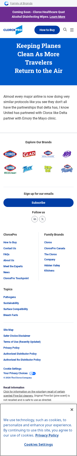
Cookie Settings (12, 368)
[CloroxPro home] (12, 30)
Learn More (57, 16)
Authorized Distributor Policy (20, 353)
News (6, 272)
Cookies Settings (38, 444)
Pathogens (9, 297)
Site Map (8, 329)
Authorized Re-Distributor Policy (22, 359)
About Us (8, 260)
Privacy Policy (11, 347)
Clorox (48, 242)
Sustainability (11, 303)
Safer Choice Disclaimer (16, 335)
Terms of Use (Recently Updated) (22, 341)
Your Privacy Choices (15, 373)
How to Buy (47, 30)
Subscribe (38, 202)
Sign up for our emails (38, 193)
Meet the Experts (13, 266)
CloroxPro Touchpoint (16, 278)
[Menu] (72, 30)
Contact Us (9, 248)
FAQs (6, 254)
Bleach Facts (10, 315)
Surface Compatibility (15, 309)
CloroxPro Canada (54, 248)
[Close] (72, 409)
